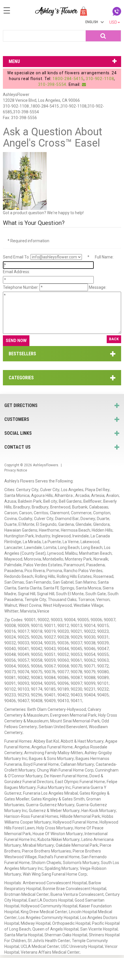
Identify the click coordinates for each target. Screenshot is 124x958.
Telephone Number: (21, 287)
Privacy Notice (15, 470)
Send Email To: (16, 257)
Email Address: (16, 271)
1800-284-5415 (67, 78)
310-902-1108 (100, 78)
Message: (97, 287)
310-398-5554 (52, 84)
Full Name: (104, 257)
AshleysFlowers (45, 465)
